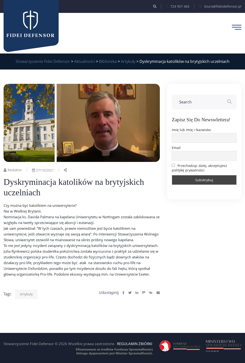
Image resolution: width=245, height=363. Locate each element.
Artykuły (26, 294)
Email (176, 147)
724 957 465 (179, 6)
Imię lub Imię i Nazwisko (191, 130)
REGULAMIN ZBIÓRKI (134, 343)
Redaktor (15, 170)
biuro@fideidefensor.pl (222, 6)
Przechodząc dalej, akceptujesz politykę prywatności (199, 167)
